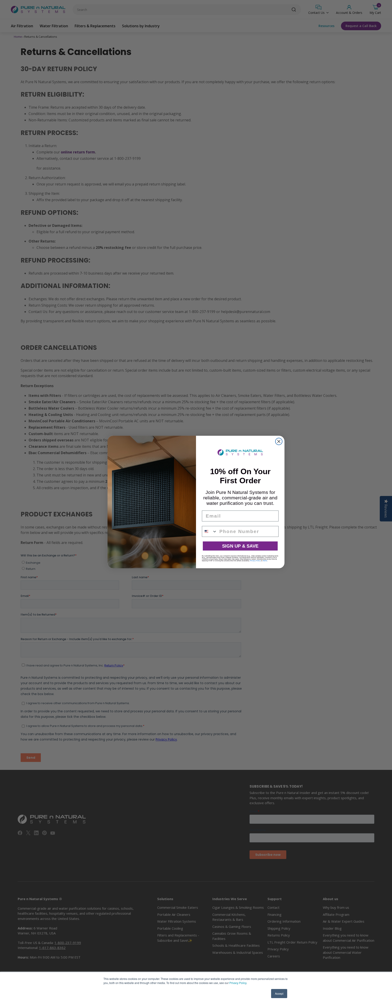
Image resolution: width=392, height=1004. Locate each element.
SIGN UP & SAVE (240, 545)
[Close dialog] (278, 441)
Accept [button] (279, 993)
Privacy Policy (237, 983)
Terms (265, 560)
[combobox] (209, 531)
